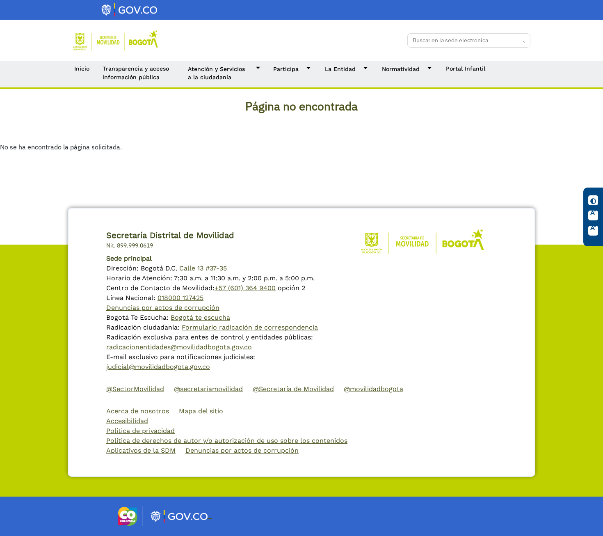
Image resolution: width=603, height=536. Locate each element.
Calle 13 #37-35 (203, 268)
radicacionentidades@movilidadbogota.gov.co (179, 347)
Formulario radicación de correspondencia (250, 327)
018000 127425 (180, 298)
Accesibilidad (127, 421)
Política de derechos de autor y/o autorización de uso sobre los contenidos (226, 440)
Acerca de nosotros (137, 411)
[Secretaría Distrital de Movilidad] (115, 40)
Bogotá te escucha (200, 317)
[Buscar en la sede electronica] (521, 40)
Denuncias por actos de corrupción (162, 308)
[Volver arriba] (589, 522)
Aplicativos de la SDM (141, 450)
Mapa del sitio (201, 411)
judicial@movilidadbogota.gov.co (158, 367)
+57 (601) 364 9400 (245, 288)
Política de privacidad (140, 431)
